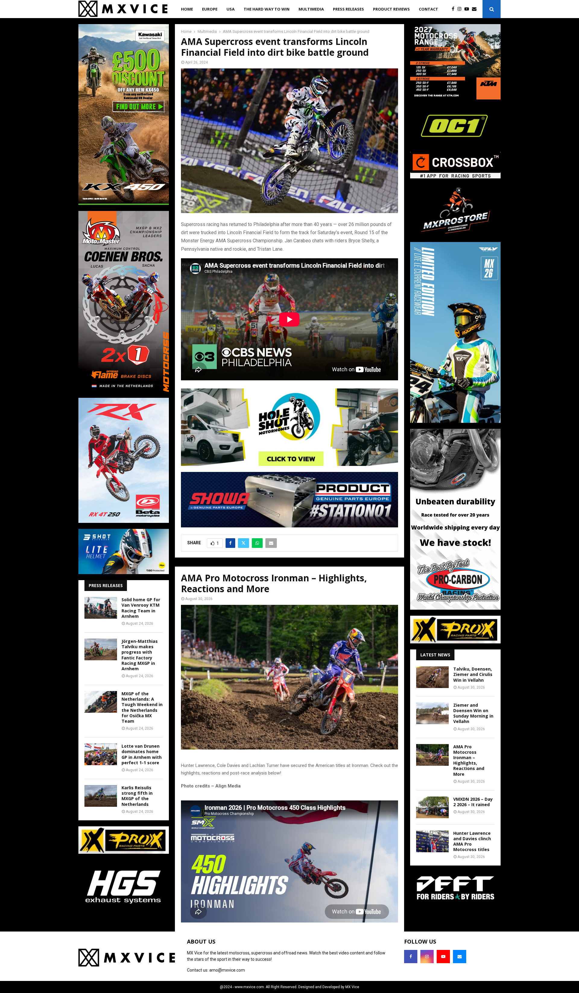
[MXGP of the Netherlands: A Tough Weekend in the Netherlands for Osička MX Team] (100, 702)
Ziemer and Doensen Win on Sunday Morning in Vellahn (473, 713)
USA (230, 9)
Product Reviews (391, 9)
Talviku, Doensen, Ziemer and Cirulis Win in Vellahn (472, 674)
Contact (428, 9)
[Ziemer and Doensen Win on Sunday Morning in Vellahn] (432, 713)
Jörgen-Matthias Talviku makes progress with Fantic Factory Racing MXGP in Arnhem (140, 654)
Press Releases (348, 9)
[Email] (475, 9)
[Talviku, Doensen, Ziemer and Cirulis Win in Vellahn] (432, 677)
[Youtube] (468, 9)
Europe (209, 9)
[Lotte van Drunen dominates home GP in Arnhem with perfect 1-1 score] (100, 754)
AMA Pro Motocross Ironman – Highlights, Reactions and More (468, 760)
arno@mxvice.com (227, 970)
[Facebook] (454, 9)
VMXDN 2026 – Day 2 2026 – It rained (473, 801)
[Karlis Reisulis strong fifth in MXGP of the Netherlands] (100, 796)
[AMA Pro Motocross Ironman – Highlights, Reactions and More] (432, 755)
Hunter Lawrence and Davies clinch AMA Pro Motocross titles (472, 841)
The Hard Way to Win (267, 9)
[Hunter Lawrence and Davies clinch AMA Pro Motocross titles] (432, 841)
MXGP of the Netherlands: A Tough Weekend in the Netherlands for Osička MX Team (142, 707)
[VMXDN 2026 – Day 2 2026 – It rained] (432, 807)
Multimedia (311, 9)
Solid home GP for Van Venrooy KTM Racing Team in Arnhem (141, 608)
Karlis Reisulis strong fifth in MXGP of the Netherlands (137, 796)
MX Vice (352, 987)
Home (187, 9)
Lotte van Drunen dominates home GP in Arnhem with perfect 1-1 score (142, 754)
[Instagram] (460, 9)
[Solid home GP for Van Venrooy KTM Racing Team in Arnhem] (100, 608)
